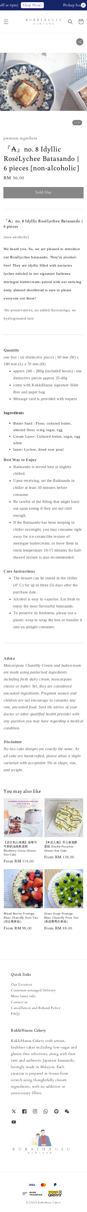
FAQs (15, 1013)
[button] (6, 21)
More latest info (23, 996)
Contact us (19, 1002)
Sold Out (43, 192)
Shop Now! (28, 5)
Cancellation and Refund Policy (36, 1008)
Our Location (21, 984)
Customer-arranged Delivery (33, 990)
